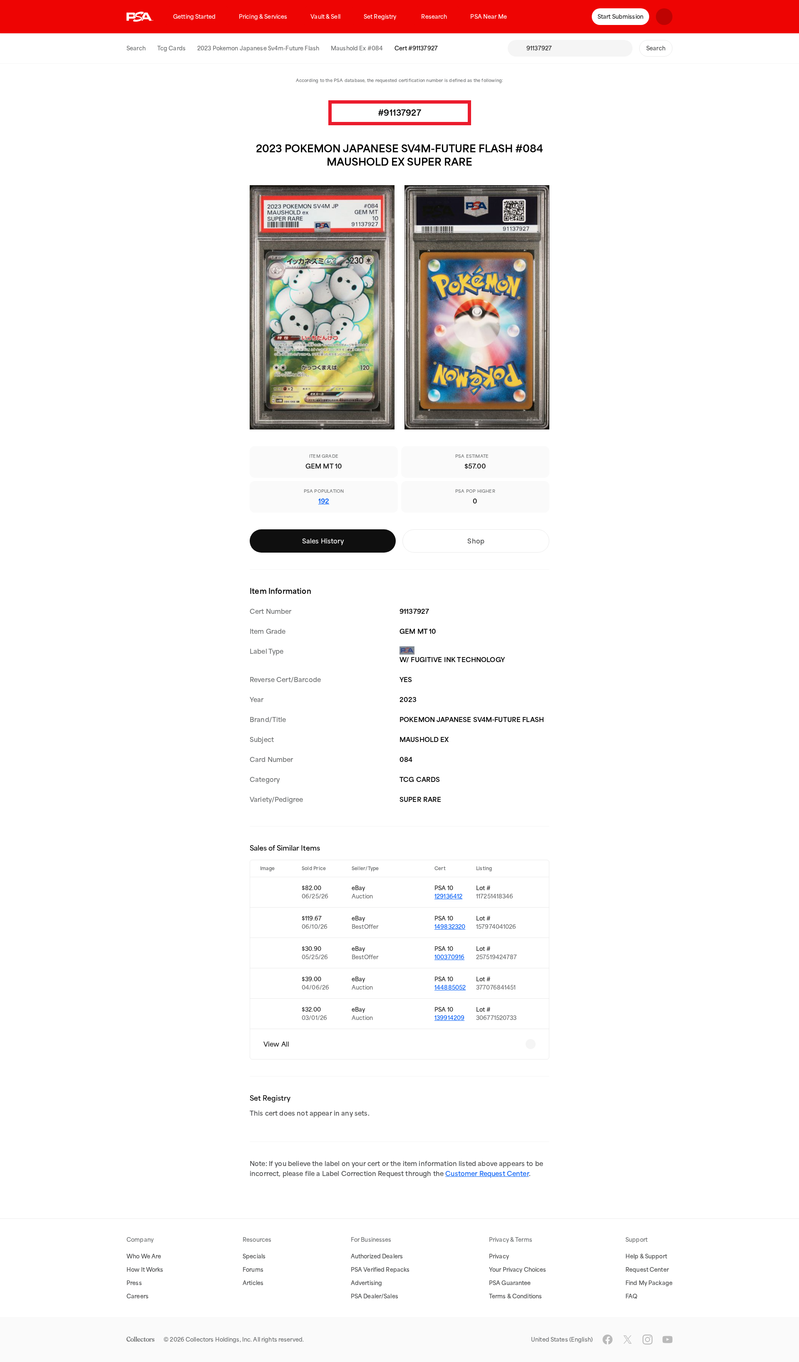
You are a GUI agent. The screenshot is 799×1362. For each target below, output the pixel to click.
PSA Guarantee (510, 1283)
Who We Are (144, 1256)
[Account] (664, 16)
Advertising (366, 1283)
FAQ (631, 1296)
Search (136, 48)
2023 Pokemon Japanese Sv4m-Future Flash (258, 48)
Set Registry (380, 16)
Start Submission (620, 16)
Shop (475, 541)
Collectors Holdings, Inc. (219, 1339)
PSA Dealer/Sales (374, 1296)
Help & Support (646, 1256)
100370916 (449, 957)
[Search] (517, 48)
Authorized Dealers (377, 1256)
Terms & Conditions (515, 1296)
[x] (628, 1340)
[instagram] (648, 1340)
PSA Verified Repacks (380, 1269)
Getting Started (194, 16)
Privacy (499, 1256)
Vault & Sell (325, 16)
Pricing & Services (263, 16)
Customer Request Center (487, 1173)
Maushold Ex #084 (357, 48)
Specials (254, 1256)
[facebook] (608, 1340)
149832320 (449, 926)
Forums (253, 1269)
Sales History (323, 541)
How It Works (145, 1269)
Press (134, 1283)
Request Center (647, 1269)
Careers (138, 1296)
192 (323, 501)
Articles (253, 1283)
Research (434, 16)
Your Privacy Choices (517, 1269)
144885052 (450, 987)
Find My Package (648, 1283)
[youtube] (667, 1340)
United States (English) (562, 1339)
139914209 (449, 1018)
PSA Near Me (488, 16)
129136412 (448, 896)
